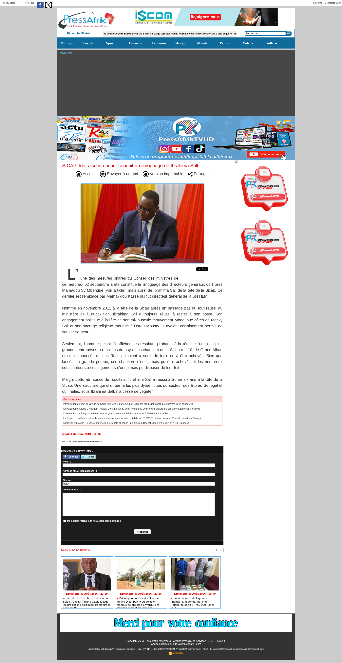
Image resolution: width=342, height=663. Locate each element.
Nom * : (67, 461)
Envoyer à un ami (122, 174)
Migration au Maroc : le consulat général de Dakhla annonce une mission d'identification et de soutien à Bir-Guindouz (126, 423)
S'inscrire (317, 3)
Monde (202, 43)
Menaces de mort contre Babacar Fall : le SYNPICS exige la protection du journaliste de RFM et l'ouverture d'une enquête (143, 33)
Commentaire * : (72, 489)
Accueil (88, 174)
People (225, 43)
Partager (201, 174)
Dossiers (135, 43)
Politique (67, 43)
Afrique (180, 43)
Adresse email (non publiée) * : (80, 471)
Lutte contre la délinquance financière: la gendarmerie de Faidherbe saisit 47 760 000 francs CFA (115, 413)
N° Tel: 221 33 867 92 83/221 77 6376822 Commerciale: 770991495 (180, 649)
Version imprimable (166, 174)
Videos (248, 43)
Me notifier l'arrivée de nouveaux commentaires (94, 521)
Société (88, 43)
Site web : (68, 480)
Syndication (177, 653)
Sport (110, 43)
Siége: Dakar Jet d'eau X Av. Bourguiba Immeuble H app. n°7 (117, 649)
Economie (159, 43)
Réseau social (8, 3)
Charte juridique (160, 643)
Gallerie (271, 43)
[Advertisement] (177, 86)
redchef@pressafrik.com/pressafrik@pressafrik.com (238, 649)
